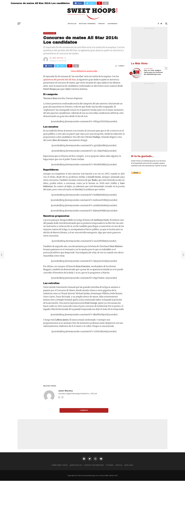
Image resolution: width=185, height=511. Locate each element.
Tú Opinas (109, 465)
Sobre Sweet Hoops (60, 465)
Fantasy (101, 23)
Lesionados (112, 23)
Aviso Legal (128, 465)
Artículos (72, 23)
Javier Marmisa (57, 58)
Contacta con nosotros (94, 465)
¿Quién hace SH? (75, 465)
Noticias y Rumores (87, 23)
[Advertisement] (84, 359)
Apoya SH (118, 465)
